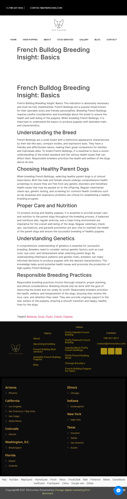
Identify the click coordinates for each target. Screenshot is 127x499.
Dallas (74, 437)
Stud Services (65, 39)
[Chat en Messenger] (118, 490)
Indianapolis (77, 406)
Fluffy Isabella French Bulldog (77, 333)
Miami (12, 460)
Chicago (75, 393)
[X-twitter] (105, 11)
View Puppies (30, 39)
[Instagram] (105, 5)
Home (13, 39)
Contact (112, 39)
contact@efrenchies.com (111, 343)
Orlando (13, 465)
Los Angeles (15, 406)
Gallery (83, 39)
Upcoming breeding (44, 344)
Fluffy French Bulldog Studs (77, 356)
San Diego (14, 416)
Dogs (41, 316)
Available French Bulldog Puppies (47, 358)
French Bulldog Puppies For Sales (78, 369)
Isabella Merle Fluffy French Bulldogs (76, 349)
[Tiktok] (112, 5)
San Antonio (77, 442)
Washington (15, 447)
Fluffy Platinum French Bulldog (77, 341)
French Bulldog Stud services (44, 350)
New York (76, 419)
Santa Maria (15, 420)
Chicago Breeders (75, 363)
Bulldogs (32, 316)
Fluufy (49, 316)
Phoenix (13, 393)
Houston (75, 433)
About (47, 39)
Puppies (68, 316)
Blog (97, 39)
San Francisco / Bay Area (22, 411)
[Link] (112, 11)
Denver (12, 434)
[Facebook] (98, 5)
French (58, 316)
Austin (74, 447)
